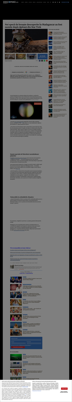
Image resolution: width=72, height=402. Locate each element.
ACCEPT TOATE (64, 388)
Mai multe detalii (25, 386)
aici (25, 394)
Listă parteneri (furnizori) (36, 390)
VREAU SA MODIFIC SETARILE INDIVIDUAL (64, 392)
